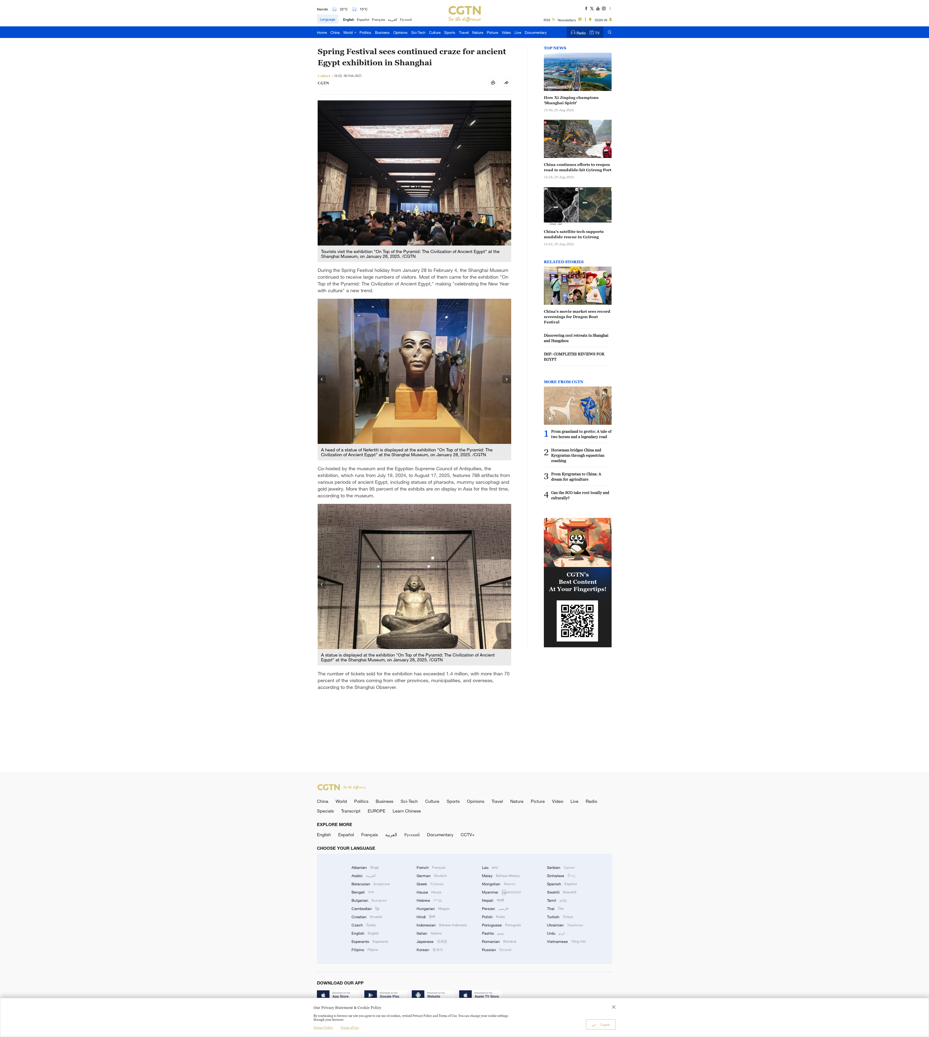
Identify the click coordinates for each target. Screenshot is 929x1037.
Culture (435, 32)
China (335, 32)
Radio (581, 33)
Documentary (536, 32)
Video (506, 32)
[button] (550, 418)
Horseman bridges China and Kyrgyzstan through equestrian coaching (577, 455)
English (348, 19)
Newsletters (567, 20)
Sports (449, 32)
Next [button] (506, 181)
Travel (464, 32)
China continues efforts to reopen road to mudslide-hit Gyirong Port (577, 167)
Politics (365, 32)
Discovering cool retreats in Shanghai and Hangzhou (576, 338)
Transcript (350, 810)
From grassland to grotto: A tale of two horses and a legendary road (581, 434)
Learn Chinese (407, 810)
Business (382, 32)
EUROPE (376, 810)
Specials (325, 810)
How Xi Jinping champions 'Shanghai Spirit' (571, 100)
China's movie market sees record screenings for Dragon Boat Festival (577, 316)
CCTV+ (468, 834)
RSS (547, 20)
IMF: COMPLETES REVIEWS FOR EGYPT (574, 356)
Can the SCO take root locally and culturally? (580, 495)
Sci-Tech (418, 32)
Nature (477, 32)
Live (518, 32)
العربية (392, 19)
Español (363, 19)
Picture (492, 32)
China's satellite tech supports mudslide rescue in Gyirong (574, 234)
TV (597, 33)
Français (378, 19)
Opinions (400, 32)
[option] (414, 181)
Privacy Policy (323, 1028)
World (348, 32)
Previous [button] (322, 181)
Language (327, 19)
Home (322, 32)
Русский (406, 19)
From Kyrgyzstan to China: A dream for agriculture (576, 476)
